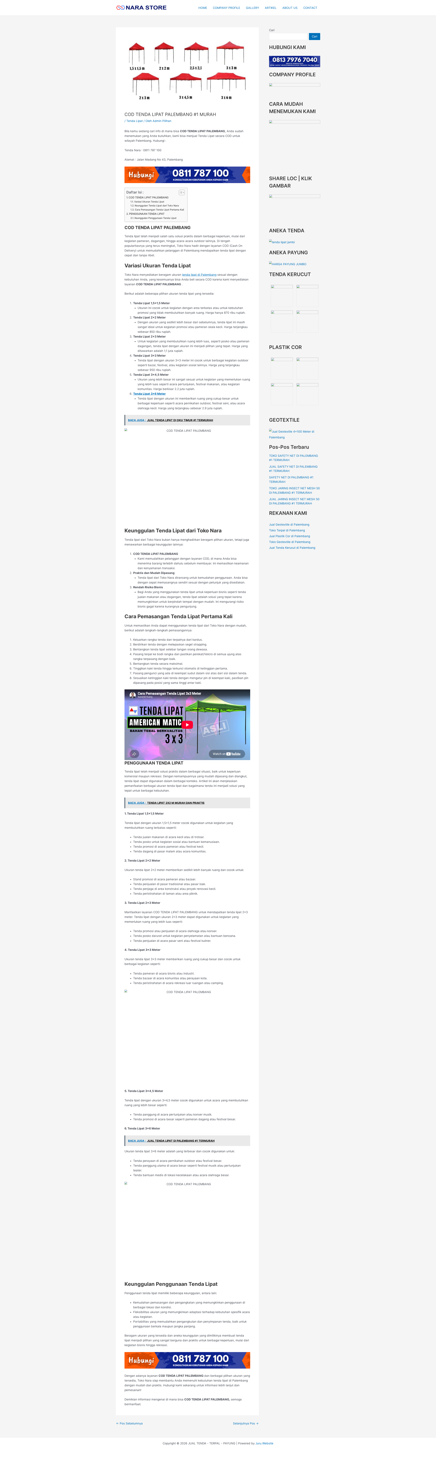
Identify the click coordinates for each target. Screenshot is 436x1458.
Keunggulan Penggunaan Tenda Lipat (155, 218)
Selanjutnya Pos (246, 1423)
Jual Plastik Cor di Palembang (289, 536)
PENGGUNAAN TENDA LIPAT (147, 213)
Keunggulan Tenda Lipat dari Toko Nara (157, 205)
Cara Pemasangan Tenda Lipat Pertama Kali (159, 209)
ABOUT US (290, 8)
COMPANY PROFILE (226, 8)
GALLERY (252, 8)
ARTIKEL (271, 8)
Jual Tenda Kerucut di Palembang (292, 547)
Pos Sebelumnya (129, 1423)
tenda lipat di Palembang (199, 274)
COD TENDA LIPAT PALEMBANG (148, 197)
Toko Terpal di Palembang (287, 530)
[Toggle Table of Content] (180, 192)
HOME (202, 8)
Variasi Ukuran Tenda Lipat (149, 201)
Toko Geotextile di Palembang (289, 542)
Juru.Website (264, 1443)
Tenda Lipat (134, 121)
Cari (272, 30)
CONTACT (310, 8)
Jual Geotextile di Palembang (289, 524)
